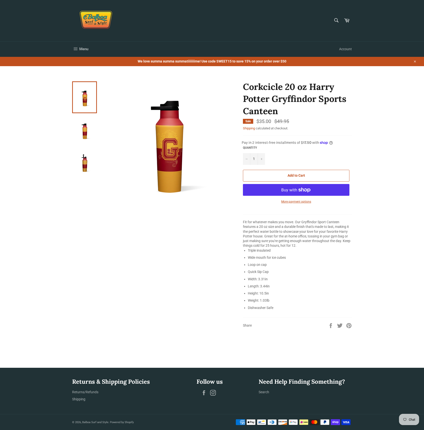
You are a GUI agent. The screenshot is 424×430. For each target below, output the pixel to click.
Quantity (250, 147)
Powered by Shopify (122, 422)
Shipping (249, 128)
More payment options (296, 201)
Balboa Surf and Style (95, 422)
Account (345, 49)
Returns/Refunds (85, 392)
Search (264, 392)
